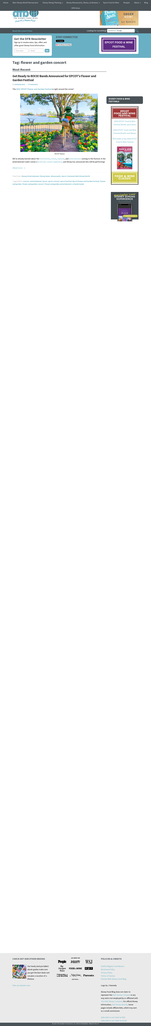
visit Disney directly (120, 1004)
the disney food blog (21, 8)
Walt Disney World (82, 176)
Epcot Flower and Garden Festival (85, 181)
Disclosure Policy (108, 969)
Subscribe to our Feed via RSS (113, 1017)
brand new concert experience (50, 161)
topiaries (61, 158)
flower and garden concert (33, 184)
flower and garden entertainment (58, 184)
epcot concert (53, 181)
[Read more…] (18, 168)
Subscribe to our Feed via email (114, 1020)
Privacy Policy (106, 972)
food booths (45, 158)
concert (26, 181)
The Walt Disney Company (111, 1001)
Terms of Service (108, 976)
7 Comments (33, 84)
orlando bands (78, 184)
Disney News (45, 176)
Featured (71, 176)
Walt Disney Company (121, 995)
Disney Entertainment (30, 176)
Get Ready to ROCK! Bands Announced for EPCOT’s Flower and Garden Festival (54, 78)
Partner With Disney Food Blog (113, 979)
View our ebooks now (21, 985)
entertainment (75, 158)
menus (53, 158)
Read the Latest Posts (22, 31)
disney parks (56, 176)
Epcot (64, 176)
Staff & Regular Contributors (112, 966)
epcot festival (66, 181)
